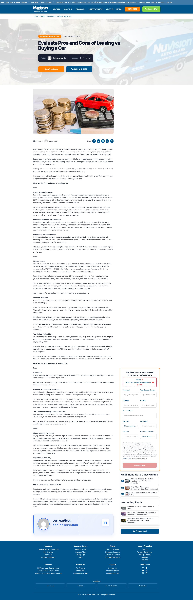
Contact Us (112, 568)
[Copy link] (90, 58)
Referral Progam (95, 9)
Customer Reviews (48, 557)
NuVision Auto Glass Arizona (48, 568)
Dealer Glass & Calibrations (48, 549)
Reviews (119, 9)
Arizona (49, 586)
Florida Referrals (112, 573)
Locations (68, 9)
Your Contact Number (147, 390)
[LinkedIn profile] (65, 58)
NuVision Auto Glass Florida (48, 571)
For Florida (80, 571)
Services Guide (80, 549)
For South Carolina (80, 573)
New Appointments (112, 552)
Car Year (126, 432)
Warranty (144, 557)
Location (143, 400)
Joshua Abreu (58, 58)
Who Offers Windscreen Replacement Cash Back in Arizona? (144, 488)
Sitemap (145, 560)
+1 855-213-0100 (80, 69)
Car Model (143, 421)
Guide (43, 16)
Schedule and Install (112, 557)
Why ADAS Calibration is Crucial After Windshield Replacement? (141, 514)
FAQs (80, 557)
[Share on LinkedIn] (86, 58)
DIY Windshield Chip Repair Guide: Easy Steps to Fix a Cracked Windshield (140, 521)
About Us (109, 9)
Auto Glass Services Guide (50, 36)
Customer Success (113, 555)
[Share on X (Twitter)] (83, 58)
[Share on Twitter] (103, 141)
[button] (50, 586)
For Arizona (80, 568)
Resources (80, 9)
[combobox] (131, 426)
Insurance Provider (146, 432)
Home (36, 16)
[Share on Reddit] (107, 141)
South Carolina (111, 586)
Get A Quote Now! (140, 531)
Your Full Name (128, 411)
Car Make (126, 421)
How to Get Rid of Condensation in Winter (140, 508)
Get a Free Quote (51, 69)
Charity (145, 549)
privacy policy (127, 458)
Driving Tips (80, 555)
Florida (80, 586)
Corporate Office (112, 549)
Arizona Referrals (112, 571)
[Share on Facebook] (80, 58)
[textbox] (131, 426)
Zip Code (126, 400)
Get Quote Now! (139, 465)
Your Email (126, 390)
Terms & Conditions (144, 552)
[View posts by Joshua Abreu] (43, 524)
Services (56, 9)
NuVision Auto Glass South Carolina (48, 573)
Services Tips (80, 552)
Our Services (48, 552)
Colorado (142, 586)
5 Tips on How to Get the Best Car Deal (144, 494)
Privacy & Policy (145, 555)
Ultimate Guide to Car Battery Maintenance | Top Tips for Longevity (142, 481)
